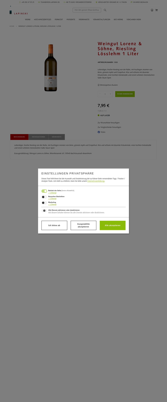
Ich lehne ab (54, 225)
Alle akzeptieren (112, 225)
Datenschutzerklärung (95, 181)
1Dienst (52, 193)
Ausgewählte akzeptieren (83, 225)
